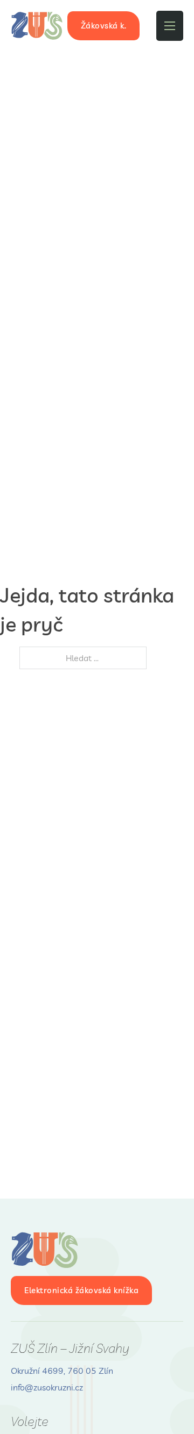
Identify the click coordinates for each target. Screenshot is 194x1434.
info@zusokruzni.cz (47, 1387)
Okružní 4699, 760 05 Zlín (62, 1370)
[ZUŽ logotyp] (38, 25)
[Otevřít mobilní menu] (169, 25)
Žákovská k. (104, 25)
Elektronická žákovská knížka (81, 1290)
